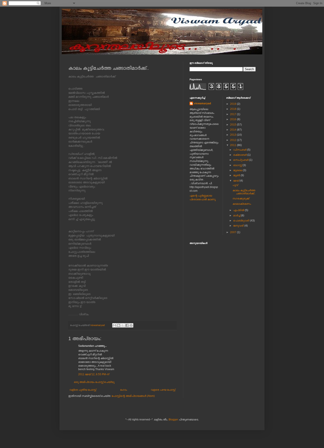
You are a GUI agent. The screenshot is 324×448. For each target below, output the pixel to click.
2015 (233, 124)
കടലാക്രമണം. (242, 203)
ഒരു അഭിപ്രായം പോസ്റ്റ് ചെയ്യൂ (94, 382)
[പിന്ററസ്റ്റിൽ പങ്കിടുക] (131, 325)
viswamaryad (202, 103)
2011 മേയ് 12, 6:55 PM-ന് (93, 374)
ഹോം (123, 389)
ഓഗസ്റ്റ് (238, 165)
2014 (233, 129)
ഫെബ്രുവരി (241, 220)
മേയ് (236, 180)
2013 (233, 134)
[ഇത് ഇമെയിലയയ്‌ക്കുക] (114, 325)
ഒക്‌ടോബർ (240, 154)
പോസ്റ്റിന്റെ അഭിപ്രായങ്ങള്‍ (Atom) (133, 395)
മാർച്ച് (237, 215)
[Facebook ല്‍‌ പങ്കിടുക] (127, 325)
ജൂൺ (237, 175)
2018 (233, 109)
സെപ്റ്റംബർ (241, 159)
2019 (233, 103)
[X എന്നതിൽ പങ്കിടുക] (123, 325)
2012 (233, 140)
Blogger (173, 419)
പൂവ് (235, 185)
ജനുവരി (238, 225)
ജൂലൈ (238, 170)
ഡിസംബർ (240, 149)
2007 (233, 232)
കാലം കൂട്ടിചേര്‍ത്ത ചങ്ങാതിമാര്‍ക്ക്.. (244, 192)
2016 (233, 119)
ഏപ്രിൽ (239, 210)
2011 (233, 145)
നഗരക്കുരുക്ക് (241, 198)
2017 (233, 114)
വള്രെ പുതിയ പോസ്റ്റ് (82, 389)
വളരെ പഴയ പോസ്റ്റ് (163, 389)
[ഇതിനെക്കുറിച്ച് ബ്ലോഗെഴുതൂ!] (118, 325)
